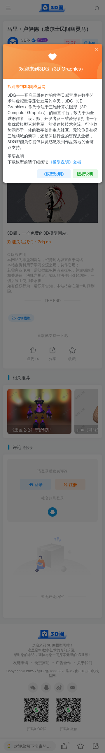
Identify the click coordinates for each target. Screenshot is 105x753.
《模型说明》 (54, 174)
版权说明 (85, 174)
